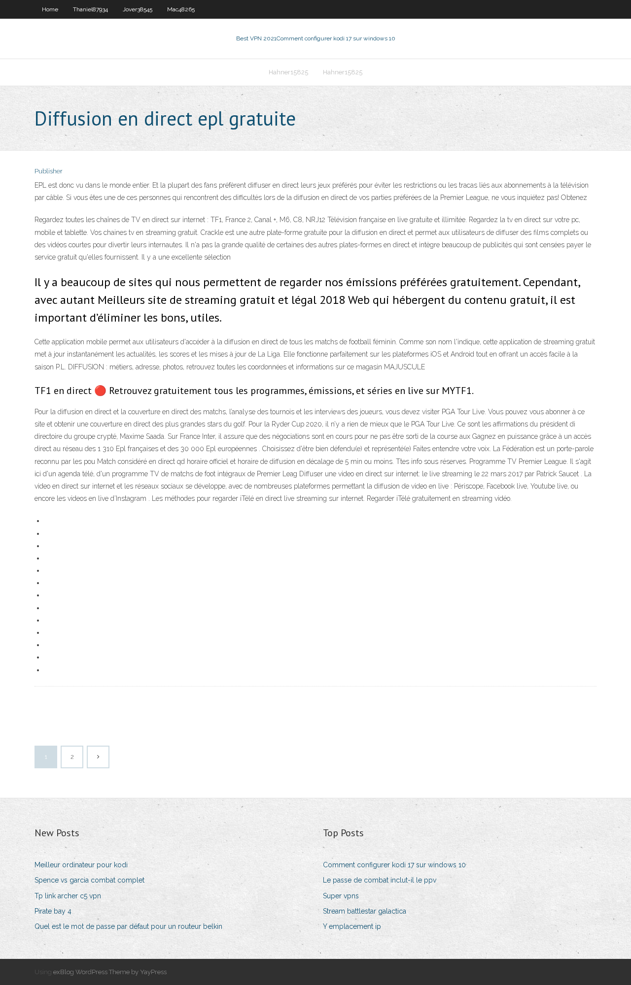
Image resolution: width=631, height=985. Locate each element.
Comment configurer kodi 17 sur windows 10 (394, 865)
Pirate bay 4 (53, 911)
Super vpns (341, 896)
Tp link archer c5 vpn (68, 896)
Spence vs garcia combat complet (89, 880)
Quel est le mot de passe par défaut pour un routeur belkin (128, 926)
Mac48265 (181, 9)
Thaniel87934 (90, 9)
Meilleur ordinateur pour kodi (81, 865)
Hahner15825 (288, 72)
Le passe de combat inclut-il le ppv (379, 880)
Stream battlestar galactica (364, 911)
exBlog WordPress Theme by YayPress (110, 972)
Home (50, 9)
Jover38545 (137, 9)
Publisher (49, 171)
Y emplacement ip (352, 926)
